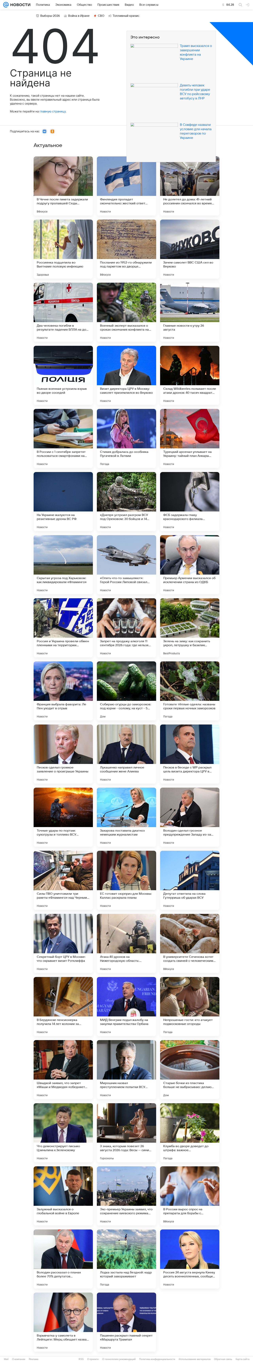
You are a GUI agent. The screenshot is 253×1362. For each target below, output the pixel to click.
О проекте (93, 1359)
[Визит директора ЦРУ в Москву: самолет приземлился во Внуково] (126, 375)
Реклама (33, 1359)
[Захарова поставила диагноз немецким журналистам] (126, 817)
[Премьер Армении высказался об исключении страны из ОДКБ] (189, 564)
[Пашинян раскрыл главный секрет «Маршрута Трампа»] (126, 1322)
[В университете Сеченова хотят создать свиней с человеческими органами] (189, 943)
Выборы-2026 (50, 15)
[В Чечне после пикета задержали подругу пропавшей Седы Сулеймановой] (63, 186)
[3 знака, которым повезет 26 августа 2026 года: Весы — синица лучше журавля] (126, 1132)
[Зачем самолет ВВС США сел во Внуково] (189, 249)
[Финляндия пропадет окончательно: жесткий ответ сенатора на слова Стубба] (126, 186)
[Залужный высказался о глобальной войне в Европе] (63, 1196)
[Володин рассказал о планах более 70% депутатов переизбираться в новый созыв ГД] (63, 1259)
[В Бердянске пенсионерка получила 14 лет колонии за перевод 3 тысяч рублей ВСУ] (63, 1006)
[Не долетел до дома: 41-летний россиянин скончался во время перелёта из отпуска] (189, 186)
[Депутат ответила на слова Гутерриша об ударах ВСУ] (189, 880)
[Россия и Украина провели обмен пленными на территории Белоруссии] (63, 627)
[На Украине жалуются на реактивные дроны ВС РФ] (63, 501)
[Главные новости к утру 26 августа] (189, 312)
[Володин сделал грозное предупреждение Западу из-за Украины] (189, 817)
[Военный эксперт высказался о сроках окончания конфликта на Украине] (126, 312)
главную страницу (53, 111)
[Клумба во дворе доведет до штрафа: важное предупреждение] (189, 1132)
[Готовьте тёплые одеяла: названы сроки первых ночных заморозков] (189, 691)
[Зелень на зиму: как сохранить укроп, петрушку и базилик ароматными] (189, 627)
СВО (101, 15)
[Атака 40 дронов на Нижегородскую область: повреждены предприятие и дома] (126, 943)
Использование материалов (195, 1359)
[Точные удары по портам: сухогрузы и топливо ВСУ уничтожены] (63, 817)
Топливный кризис (126, 15)
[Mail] (6, 4)
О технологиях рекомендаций (119, 1359)
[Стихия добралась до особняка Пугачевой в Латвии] (126, 438)
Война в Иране (79, 15)
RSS (81, 1359)
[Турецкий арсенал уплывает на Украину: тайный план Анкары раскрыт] (189, 438)
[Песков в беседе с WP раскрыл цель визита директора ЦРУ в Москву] (189, 754)
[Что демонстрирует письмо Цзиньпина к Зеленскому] (63, 1132)
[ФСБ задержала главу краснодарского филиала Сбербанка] (189, 501)
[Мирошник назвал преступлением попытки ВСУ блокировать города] (126, 1069)
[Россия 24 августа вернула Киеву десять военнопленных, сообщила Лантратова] (189, 1259)
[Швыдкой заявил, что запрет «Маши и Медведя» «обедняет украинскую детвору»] (63, 1069)
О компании (18, 1359)
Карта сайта (242, 1359)
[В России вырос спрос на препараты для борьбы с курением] (189, 1196)
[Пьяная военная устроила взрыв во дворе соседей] (63, 375)
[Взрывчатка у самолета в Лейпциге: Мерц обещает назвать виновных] (63, 1322)
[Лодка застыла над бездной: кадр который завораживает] (126, 1259)
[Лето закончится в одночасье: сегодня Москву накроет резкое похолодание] (189, 1322)
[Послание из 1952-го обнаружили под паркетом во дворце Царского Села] (126, 249)
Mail (6, 1359)
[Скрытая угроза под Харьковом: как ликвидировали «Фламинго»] (63, 564)
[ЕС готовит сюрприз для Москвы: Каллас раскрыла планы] (126, 880)
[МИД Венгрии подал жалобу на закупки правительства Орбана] (126, 1006)
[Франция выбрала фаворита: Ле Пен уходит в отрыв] (63, 691)
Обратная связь (223, 1359)
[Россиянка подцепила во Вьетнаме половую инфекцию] (63, 249)
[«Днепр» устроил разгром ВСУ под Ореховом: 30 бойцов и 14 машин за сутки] (126, 501)
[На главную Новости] (19, 4)
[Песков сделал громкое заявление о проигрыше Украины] (63, 754)
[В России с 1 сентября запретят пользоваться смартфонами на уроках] (63, 438)
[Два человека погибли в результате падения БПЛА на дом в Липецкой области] (63, 312)
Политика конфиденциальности (157, 1359)
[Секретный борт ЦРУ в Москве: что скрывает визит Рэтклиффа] (63, 943)
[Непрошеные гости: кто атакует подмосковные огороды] (189, 1006)
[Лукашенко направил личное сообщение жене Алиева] (126, 754)
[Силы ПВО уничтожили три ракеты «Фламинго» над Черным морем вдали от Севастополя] (63, 880)
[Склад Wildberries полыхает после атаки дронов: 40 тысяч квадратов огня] (189, 375)
